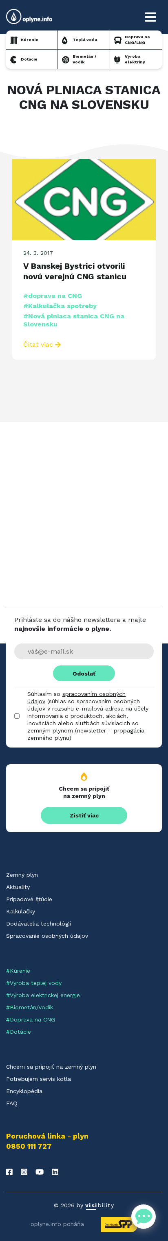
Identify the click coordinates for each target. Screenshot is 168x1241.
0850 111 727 (29, 1146)
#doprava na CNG (52, 296)
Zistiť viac (84, 815)
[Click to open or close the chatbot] (143, 1216)
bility (99, 1205)
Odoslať (84, 673)
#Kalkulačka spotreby (60, 306)
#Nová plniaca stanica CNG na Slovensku (73, 320)
